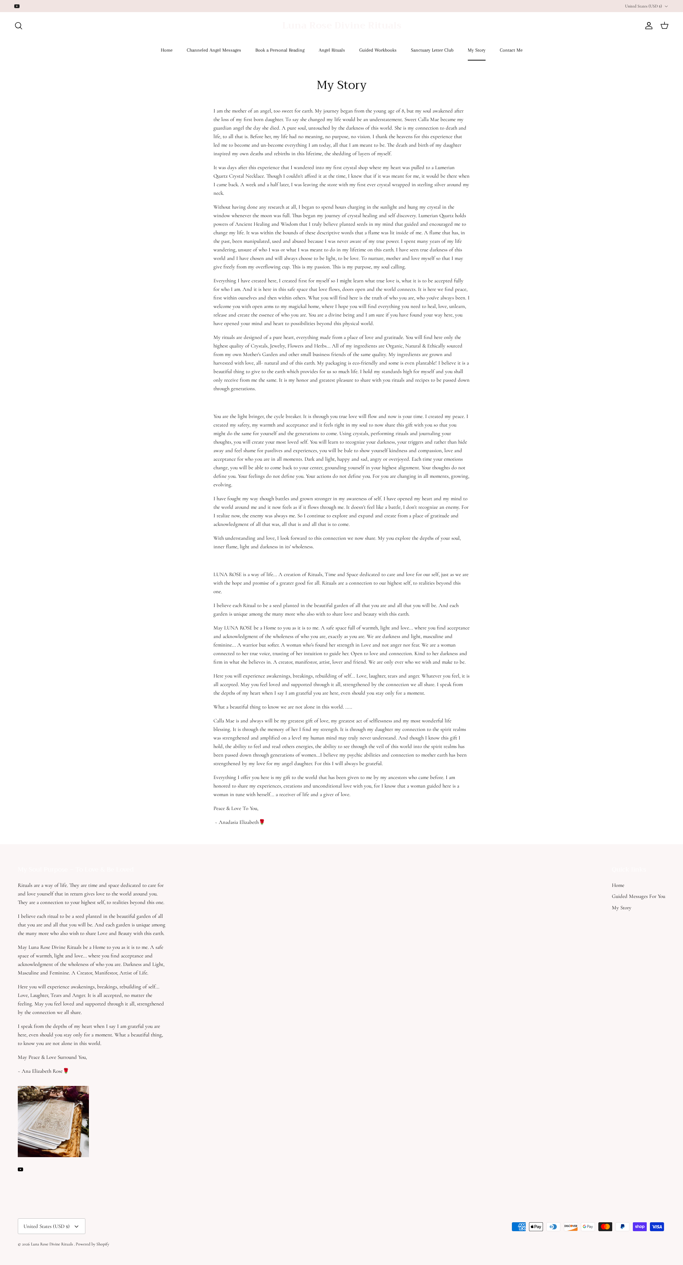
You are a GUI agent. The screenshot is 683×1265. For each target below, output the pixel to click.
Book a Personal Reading (280, 50)
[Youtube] (17, 6)
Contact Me (511, 50)
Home (167, 50)
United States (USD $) (643, 6)
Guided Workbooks (378, 50)
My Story (477, 50)
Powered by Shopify (92, 1244)
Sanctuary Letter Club (432, 50)
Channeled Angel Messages (214, 50)
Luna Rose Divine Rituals (52, 1244)
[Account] (647, 25)
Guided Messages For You (638, 896)
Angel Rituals (332, 50)
